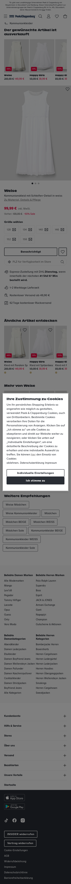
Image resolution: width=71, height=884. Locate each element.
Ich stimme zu (35, 480)
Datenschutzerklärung (32, 463)
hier (33, 454)
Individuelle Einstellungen (35, 473)
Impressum (51, 463)
